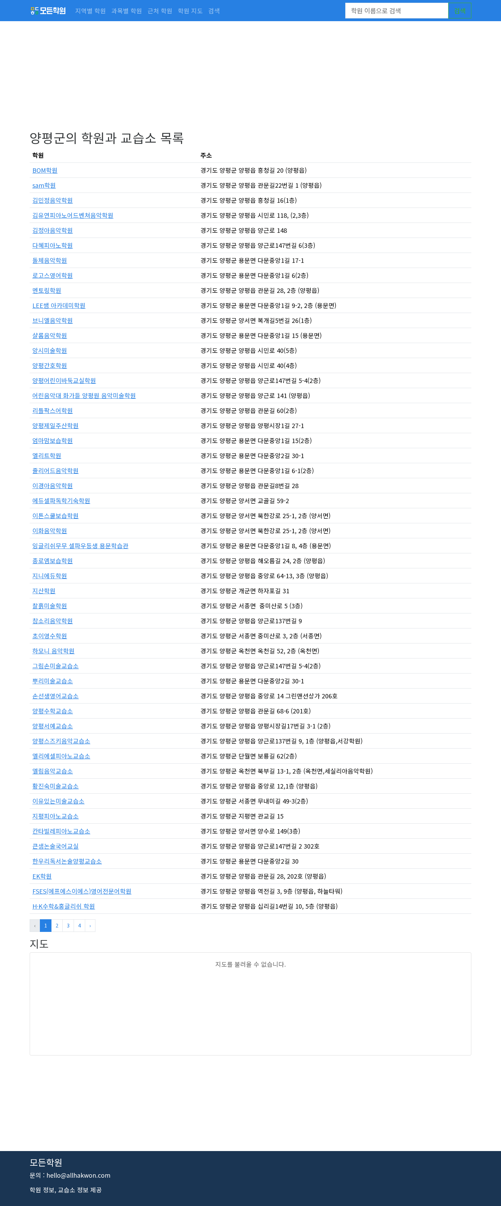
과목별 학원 (126, 10)
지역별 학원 (90, 10)
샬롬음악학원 (49, 335)
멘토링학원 (46, 290)
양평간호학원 (49, 365)
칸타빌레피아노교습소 (61, 830)
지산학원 (44, 590)
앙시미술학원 (49, 350)
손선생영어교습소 (55, 695)
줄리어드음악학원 (55, 470)
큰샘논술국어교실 (55, 845)
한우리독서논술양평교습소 (67, 860)
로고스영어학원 (52, 275)
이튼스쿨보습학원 (55, 515)
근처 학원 (160, 10)
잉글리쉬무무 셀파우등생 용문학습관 (80, 545)
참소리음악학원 (52, 620)
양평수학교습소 (52, 710)
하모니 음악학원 (53, 650)
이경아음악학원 (52, 485)
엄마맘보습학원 (52, 440)
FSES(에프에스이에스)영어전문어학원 (82, 890)
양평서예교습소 (52, 725)
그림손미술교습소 (55, 665)
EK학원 (42, 875)
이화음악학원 (49, 530)
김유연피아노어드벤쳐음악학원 (72, 215)
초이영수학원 (49, 635)
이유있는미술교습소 (58, 800)
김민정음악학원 (52, 200)
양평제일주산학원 (55, 425)
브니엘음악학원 (52, 320)
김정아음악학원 (52, 230)
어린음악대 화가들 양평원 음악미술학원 (84, 395)
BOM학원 (45, 170)
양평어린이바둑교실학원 (64, 380)
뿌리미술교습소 (52, 680)
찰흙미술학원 (49, 605)
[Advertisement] (234, 82)
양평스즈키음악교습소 (61, 740)
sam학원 (44, 185)
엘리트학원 (46, 455)
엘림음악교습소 (52, 770)
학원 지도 (190, 10)
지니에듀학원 (49, 575)
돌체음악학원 (49, 260)
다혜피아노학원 (52, 245)
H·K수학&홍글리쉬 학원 (63, 906)
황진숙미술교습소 (55, 785)
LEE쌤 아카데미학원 (59, 305)
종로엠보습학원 (52, 560)
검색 (214, 10)
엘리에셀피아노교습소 (61, 755)
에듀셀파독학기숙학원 (61, 500)
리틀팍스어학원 (52, 410)
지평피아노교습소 (55, 815)
